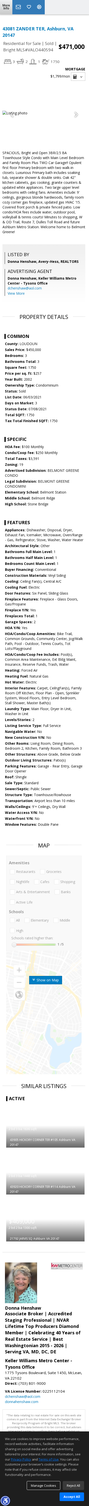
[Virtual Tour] (40, 7)
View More (16, 293)
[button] (5, 1500)
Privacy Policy (21, 1459)
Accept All (72, 1496)
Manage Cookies (43, 1485)
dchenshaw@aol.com (25, 288)
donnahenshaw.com (21, 1401)
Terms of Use (49, 1459)
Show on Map (47, 980)
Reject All (73, 1485)
